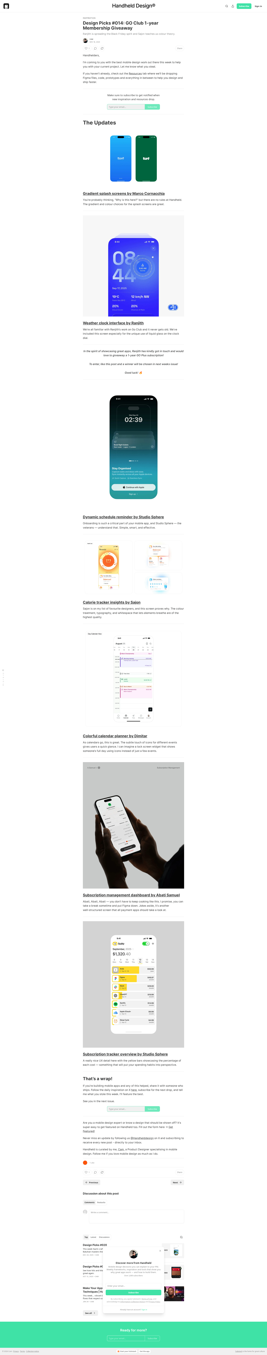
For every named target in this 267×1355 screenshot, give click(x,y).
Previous (93, 1182)
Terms (22, 1351)
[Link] (79, 122)
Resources (135, 73)
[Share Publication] (233, 6)
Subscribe (244, 6)
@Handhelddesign (142, 1138)
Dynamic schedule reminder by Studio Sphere (123, 517)
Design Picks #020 (95, 1245)
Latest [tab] (93, 1237)
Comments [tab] (89, 1202)
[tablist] (95, 1202)
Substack (238, 1351)
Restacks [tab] (101, 1202)
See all (88, 1313)
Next (175, 1182)
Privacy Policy (154, 1301)
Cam (91, 39)
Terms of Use (147, 1299)
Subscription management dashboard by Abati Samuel (131, 895)
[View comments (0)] (95, 48)
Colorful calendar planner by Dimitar (115, 736)
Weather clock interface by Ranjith (113, 323)
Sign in (258, 6)
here (134, 1090)
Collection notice (32, 1351)
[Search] (226, 6)
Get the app (144, 1351)
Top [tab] (86, 1237)
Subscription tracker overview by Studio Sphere (125, 1054)
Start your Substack (128, 1351)
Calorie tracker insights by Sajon (111, 602)
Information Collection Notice (132, 1301)
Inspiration (89, 18)
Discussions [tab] (104, 1237)
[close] (160, 1251)
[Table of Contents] (3, 677)
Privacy (16, 1351)
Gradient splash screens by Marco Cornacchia (124, 193)
